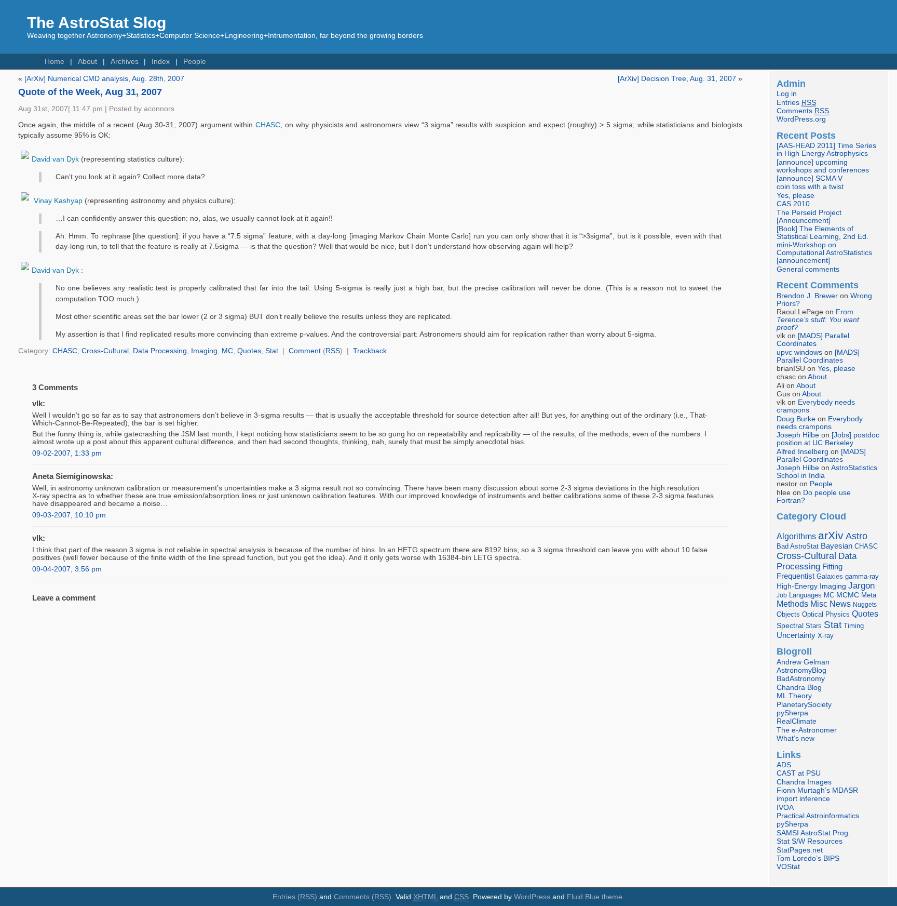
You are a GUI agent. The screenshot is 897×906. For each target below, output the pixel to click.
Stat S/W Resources (809, 841)
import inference (803, 799)
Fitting (832, 567)
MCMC (847, 595)
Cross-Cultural (105, 351)
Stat (271, 351)
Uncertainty (796, 635)
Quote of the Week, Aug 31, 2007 (90, 92)
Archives (125, 61)
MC (227, 351)
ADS (784, 765)
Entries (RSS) (295, 897)
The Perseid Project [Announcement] (809, 216)
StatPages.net (800, 850)
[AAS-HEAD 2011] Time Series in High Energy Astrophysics (826, 149)
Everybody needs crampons (820, 423)
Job (782, 595)
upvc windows (799, 352)
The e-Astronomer (807, 730)
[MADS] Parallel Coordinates (813, 340)
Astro (856, 536)
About (87, 61)
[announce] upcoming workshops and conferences (823, 166)
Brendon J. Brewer (807, 296)
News (840, 603)
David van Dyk (55, 159)
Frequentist (795, 576)
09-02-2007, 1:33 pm (67, 453)
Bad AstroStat (798, 546)
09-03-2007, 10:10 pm (69, 515)
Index (161, 61)
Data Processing (160, 351)
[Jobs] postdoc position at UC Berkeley (828, 439)
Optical (812, 614)
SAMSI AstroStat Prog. (813, 833)
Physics (837, 614)
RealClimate (797, 721)
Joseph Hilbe (798, 435)
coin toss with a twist (810, 187)
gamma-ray (862, 576)
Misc (818, 603)
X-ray (826, 635)
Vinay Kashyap (58, 201)
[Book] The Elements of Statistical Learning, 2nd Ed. (822, 233)
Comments (803, 111)
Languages (805, 595)
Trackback (370, 351)
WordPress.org (801, 119)
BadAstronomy (801, 679)
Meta (868, 595)
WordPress (532, 897)
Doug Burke (796, 419)
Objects (788, 614)
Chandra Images (804, 782)
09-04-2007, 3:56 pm (67, 569)
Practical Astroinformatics (818, 816)
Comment (305, 351)
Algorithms (796, 536)
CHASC (267, 125)
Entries (796, 102)
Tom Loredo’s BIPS (808, 858)
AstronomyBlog (801, 670)
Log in (787, 94)
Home (54, 61)
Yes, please (795, 195)
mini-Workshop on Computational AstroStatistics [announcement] (824, 252)
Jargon (861, 585)
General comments (808, 269)
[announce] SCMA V (809, 178)
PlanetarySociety (804, 705)
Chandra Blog (799, 687)
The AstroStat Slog (96, 22)
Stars (814, 626)
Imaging (204, 351)
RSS (332, 351)
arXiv (831, 535)
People (194, 61)
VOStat (788, 867)
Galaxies (830, 576)
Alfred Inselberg (802, 452)
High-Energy (797, 586)
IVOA (785, 807)
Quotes (249, 351)
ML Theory (794, 696)
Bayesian (836, 546)
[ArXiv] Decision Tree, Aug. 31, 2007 (677, 79)
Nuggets (865, 604)
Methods (792, 603)
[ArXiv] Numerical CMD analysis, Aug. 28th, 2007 (104, 79)
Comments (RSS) (362, 897)
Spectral (790, 626)
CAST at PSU (799, 773)
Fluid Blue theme (594, 897)
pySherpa (792, 713)
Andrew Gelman (803, 662)
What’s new (795, 738)
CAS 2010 (793, 204)
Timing (854, 626)
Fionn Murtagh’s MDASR (817, 790)
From (818, 319)
